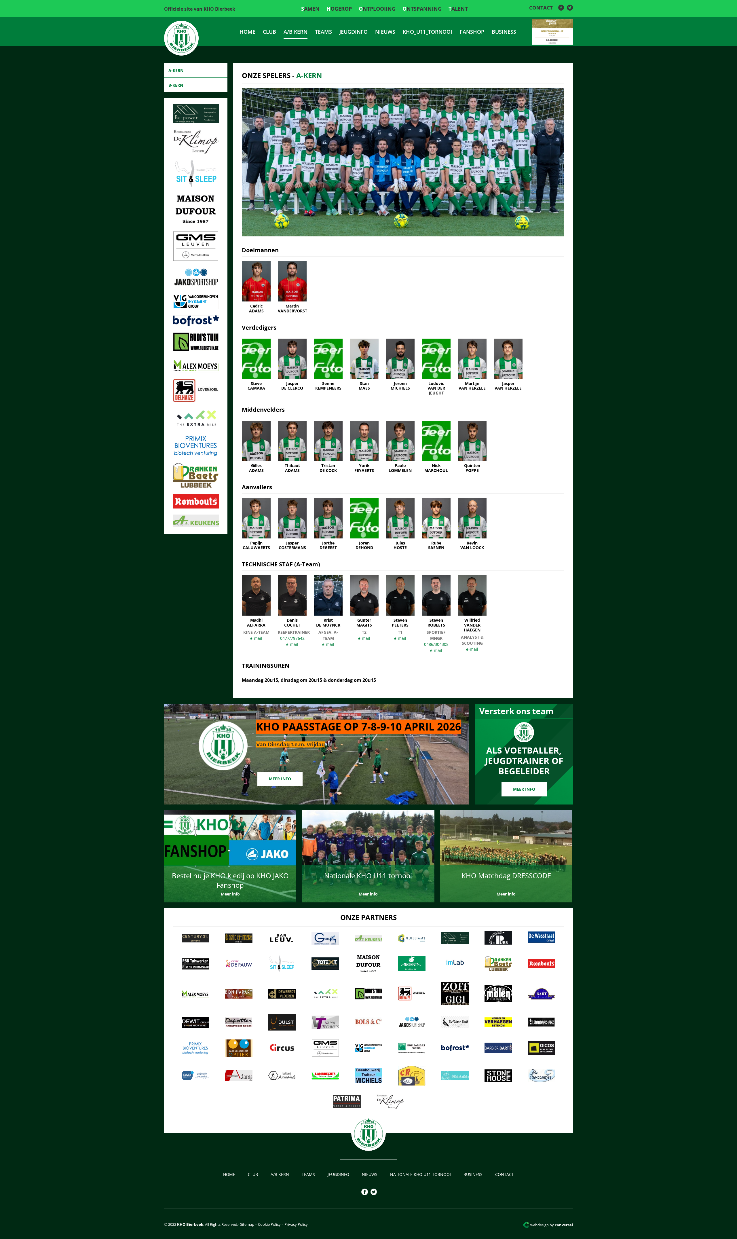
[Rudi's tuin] (196, 349)
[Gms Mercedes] (196, 259)
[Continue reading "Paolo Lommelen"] (400, 447)
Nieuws (385, 31)
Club (269, 31)
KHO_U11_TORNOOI (427, 31)
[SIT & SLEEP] (196, 185)
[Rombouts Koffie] (196, 507)
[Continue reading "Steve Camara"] (256, 365)
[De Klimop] (196, 152)
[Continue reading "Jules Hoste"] (400, 524)
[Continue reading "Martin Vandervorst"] (292, 287)
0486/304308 (436, 644)
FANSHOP (472, 31)
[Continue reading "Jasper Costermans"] (292, 524)
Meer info (280, 778)
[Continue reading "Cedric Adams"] (256, 287)
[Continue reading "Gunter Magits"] (364, 601)
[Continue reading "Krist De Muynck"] (328, 601)
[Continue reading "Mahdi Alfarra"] (256, 601)
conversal (551, 1224)
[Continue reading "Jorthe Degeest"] (328, 524)
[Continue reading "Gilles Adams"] (256, 447)
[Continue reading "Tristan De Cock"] (328, 447)
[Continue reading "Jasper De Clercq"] (292, 365)
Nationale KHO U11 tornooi (420, 1174)
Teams (323, 31)
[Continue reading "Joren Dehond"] (364, 524)
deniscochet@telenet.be (292, 644)
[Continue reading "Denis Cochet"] (292, 601)
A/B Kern (295, 31)
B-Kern (175, 85)
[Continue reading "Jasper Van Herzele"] (508, 365)
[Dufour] (196, 223)
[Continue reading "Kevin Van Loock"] (472, 524)
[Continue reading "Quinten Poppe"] (472, 447)
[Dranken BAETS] (196, 486)
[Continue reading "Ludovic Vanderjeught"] (436, 367)
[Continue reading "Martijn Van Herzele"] (472, 365)
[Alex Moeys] (196, 371)
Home (247, 31)
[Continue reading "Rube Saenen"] (436, 524)
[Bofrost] (196, 324)
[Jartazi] (196, 286)
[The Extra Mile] (196, 427)
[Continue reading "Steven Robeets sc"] (436, 601)
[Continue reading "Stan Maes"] (364, 365)
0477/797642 (292, 638)
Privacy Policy (296, 1224)
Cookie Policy (269, 1224)
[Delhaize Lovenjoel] (196, 400)
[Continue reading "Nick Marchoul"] (436, 447)
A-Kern (175, 70)
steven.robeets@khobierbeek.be (436, 650)
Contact (541, 7)
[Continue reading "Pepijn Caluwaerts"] (256, 524)
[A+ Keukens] (196, 525)
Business (504, 31)
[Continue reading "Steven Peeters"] (400, 601)
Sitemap (246, 1224)
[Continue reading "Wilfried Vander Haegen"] (472, 603)
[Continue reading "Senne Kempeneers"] (328, 365)
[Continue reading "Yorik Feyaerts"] (364, 447)
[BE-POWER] (196, 121)
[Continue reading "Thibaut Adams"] (292, 447)
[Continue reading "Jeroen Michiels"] (400, 365)
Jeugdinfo (353, 31)
